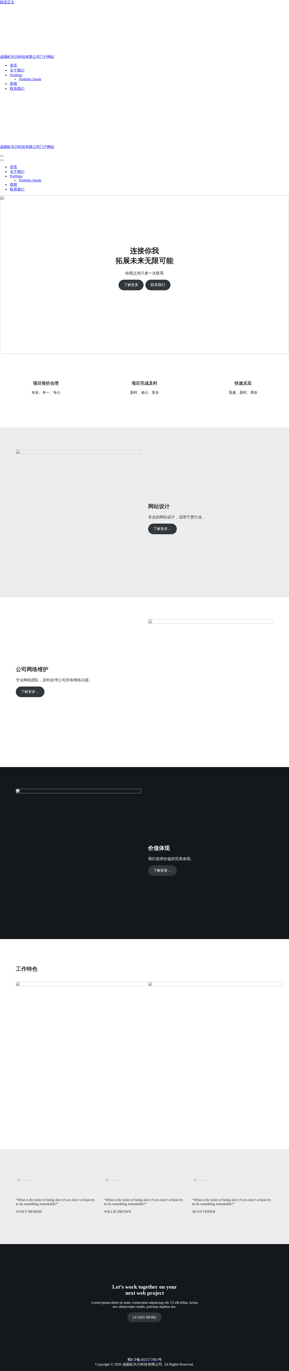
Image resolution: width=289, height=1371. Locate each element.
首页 (13, 65)
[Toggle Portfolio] (79, 176)
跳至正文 (7, 2)
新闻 (13, 84)
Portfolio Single (30, 79)
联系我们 (17, 89)
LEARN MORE (144, 1317)
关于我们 (17, 70)
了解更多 (131, 285)
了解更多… (162, 529)
